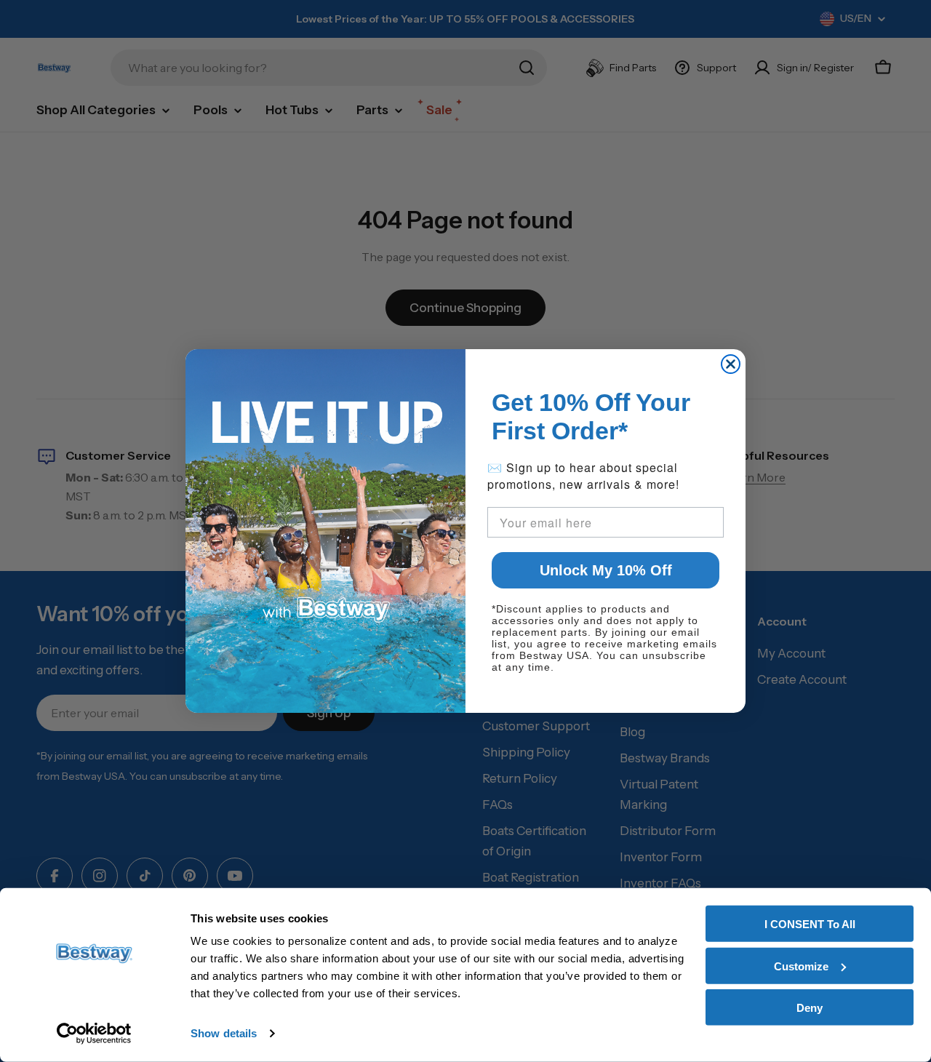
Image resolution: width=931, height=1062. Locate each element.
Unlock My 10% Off (606, 570)
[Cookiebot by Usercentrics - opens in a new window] (94, 1034)
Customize (801, 965)
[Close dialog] (731, 364)
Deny (809, 1008)
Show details (224, 1033)
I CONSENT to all (809, 924)
